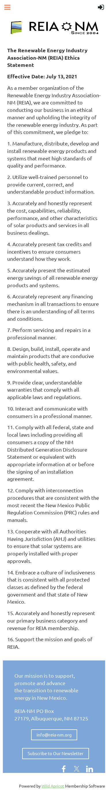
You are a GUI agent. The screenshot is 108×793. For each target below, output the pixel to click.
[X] (77, 769)
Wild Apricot (52, 785)
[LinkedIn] (90, 769)
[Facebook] (64, 769)
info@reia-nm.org (54, 734)
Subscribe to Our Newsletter (56, 753)
